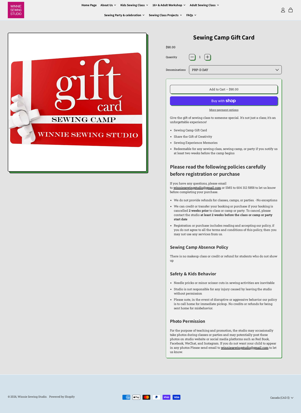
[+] (207, 57)
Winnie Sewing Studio (32, 396)
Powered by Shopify (62, 396)
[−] (192, 57)
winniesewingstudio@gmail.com (197, 188)
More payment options (224, 110)
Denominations (176, 70)
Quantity (171, 57)
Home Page (89, 5)
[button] (77, 103)
